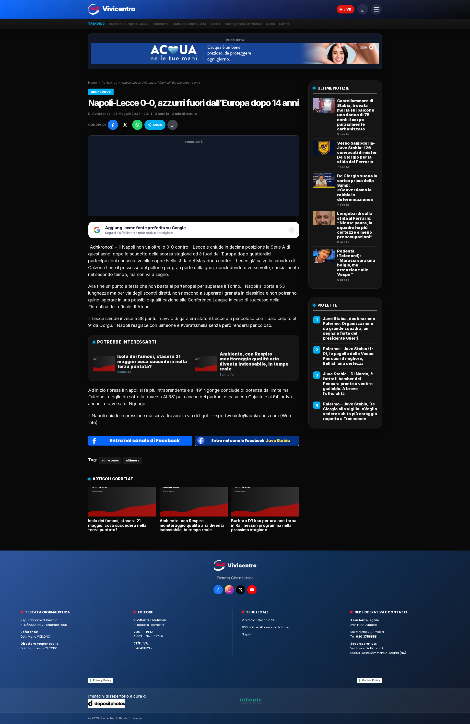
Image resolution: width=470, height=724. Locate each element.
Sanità (284, 24)
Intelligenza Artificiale (243, 24)
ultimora (133, 460)
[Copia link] (172, 125)
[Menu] (376, 9)
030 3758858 (366, 636)
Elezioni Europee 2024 (128, 24)
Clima (270, 24)
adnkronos (110, 460)
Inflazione (160, 24)
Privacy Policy (102, 680)
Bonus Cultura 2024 (189, 24)
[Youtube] (252, 589)
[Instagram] (229, 589)
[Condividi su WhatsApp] (137, 125)
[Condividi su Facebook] (113, 125)
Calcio (215, 24)
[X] (240, 589)
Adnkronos (109, 82)
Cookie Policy (371, 680)
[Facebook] (218, 589)
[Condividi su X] (125, 125)
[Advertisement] (193, 179)
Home (92, 82)
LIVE (347, 9)
